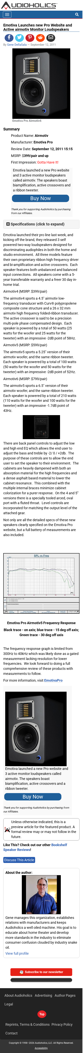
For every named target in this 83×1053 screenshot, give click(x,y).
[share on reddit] (40, 38)
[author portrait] (41, 895)
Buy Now (40, 198)
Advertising (43, 995)
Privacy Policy (62, 1024)
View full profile (17, 953)
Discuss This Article (19, 860)
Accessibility (41, 1048)
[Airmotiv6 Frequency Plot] (41, 583)
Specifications (23, 224)
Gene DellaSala (17, 44)
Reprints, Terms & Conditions (27, 1024)
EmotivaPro (53, 680)
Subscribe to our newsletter (44, 972)
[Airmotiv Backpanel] (41, 427)
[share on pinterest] (29, 38)
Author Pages (65, 995)
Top (41, 1014)
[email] (50, 38)
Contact (11, 1033)
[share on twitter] (19, 38)
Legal (8, 1004)
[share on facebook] (9, 38)
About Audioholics (18, 995)
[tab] (41, 224)
